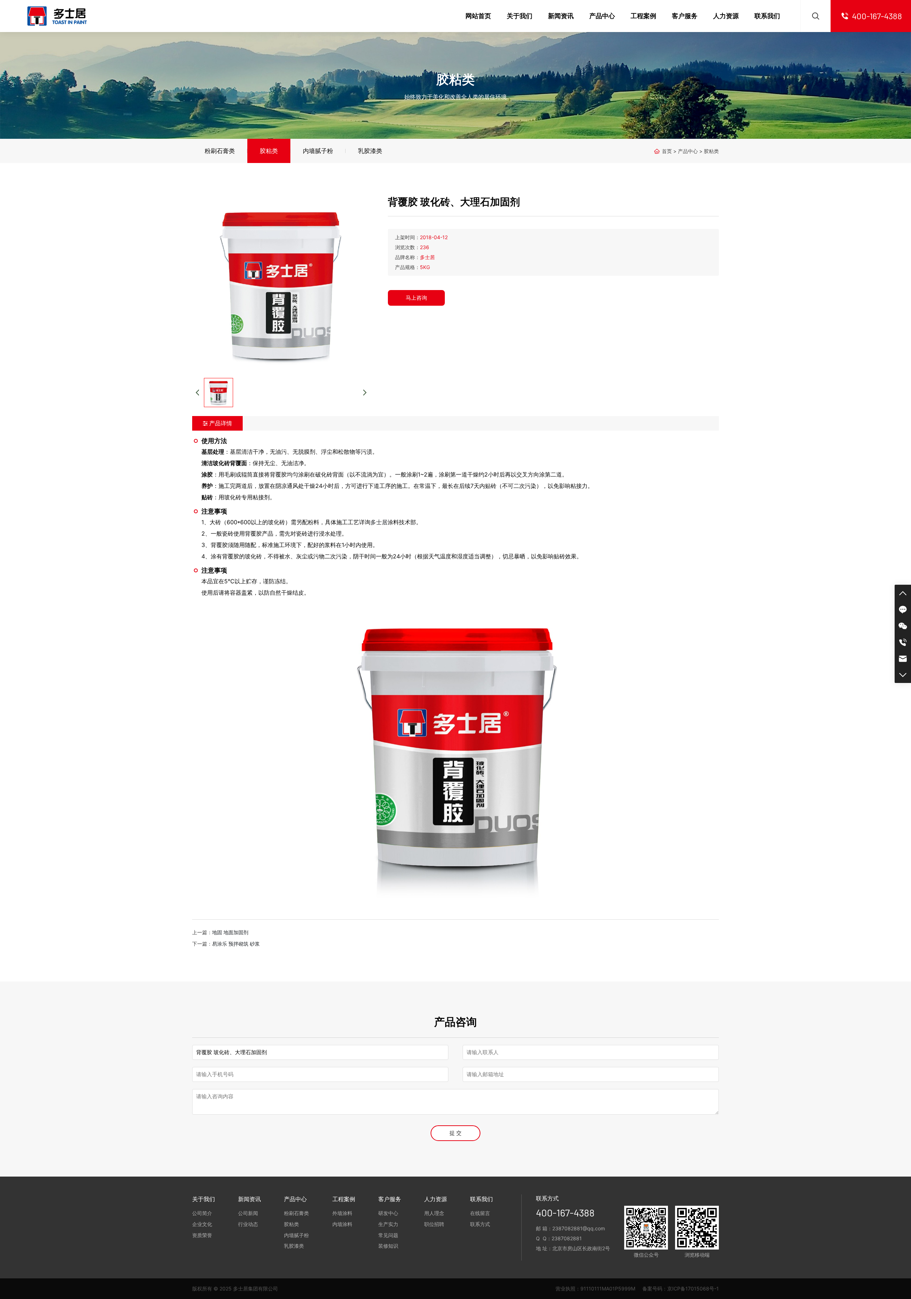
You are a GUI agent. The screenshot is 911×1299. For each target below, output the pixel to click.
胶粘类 (269, 150)
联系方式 (480, 1224)
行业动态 (248, 1224)
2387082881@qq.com (578, 1228)
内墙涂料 (342, 1224)
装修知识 (388, 1246)
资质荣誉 (202, 1235)
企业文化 (202, 1224)
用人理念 (434, 1213)
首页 (667, 151)
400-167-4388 (565, 1212)
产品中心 (688, 151)
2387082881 (567, 1238)
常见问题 (388, 1235)
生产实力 (388, 1224)
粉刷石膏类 (220, 150)
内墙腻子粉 (318, 150)
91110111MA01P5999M (607, 1288)
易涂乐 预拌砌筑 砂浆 (236, 944)
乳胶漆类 (370, 150)
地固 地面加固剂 (230, 932)
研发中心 (388, 1213)
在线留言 (480, 1213)
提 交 (455, 1133)
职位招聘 (434, 1224)
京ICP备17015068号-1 (693, 1288)
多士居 (379, 522)
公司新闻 (248, 1213)
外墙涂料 (342, 1213)
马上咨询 (416, 297)
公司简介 (202, 1213)
